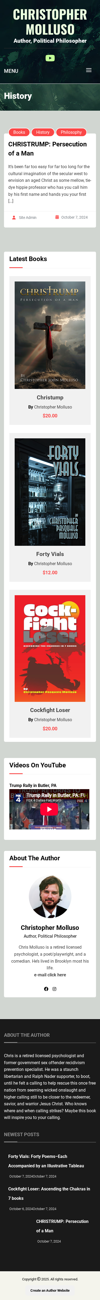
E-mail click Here (50, 974)
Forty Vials (50, 554)
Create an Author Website (50, 1290)
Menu (11, 71)
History (43, 132)
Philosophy (71, 132)
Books (19, 132)
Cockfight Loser (50, 710)
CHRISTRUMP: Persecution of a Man (47, 148)
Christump (50, 397)
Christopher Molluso (50, 21)
